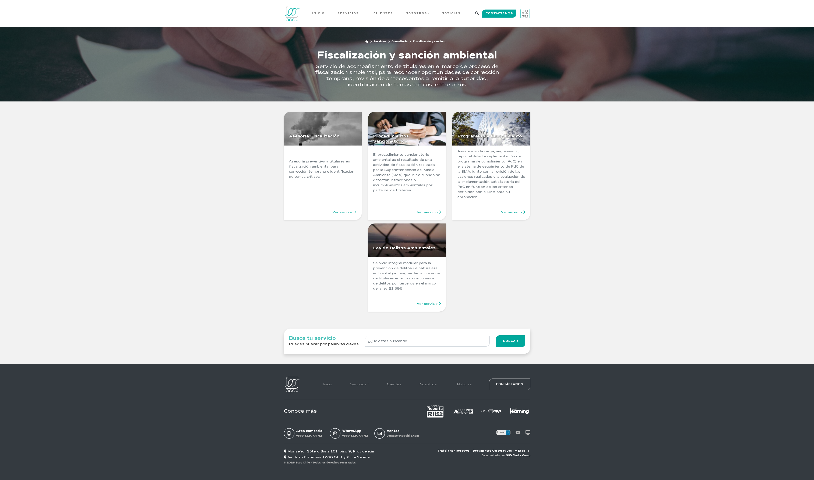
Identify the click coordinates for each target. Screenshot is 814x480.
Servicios (348, 13)
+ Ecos (520, 451)
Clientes (383, 13)
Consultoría (400, 41)
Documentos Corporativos (492, 451)
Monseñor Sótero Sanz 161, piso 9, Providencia (330, 451)
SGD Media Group (518, 455)
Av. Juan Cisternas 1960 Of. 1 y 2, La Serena (328, 457)
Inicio (318, 13)
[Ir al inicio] (292, 13)
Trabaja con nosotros (454, 451)
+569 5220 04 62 (309, 436)
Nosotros (416, 13)
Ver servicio (343, 212)
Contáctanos (499, 13)
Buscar (510, 341)
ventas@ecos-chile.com (403, 436)
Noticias (451, 13)
